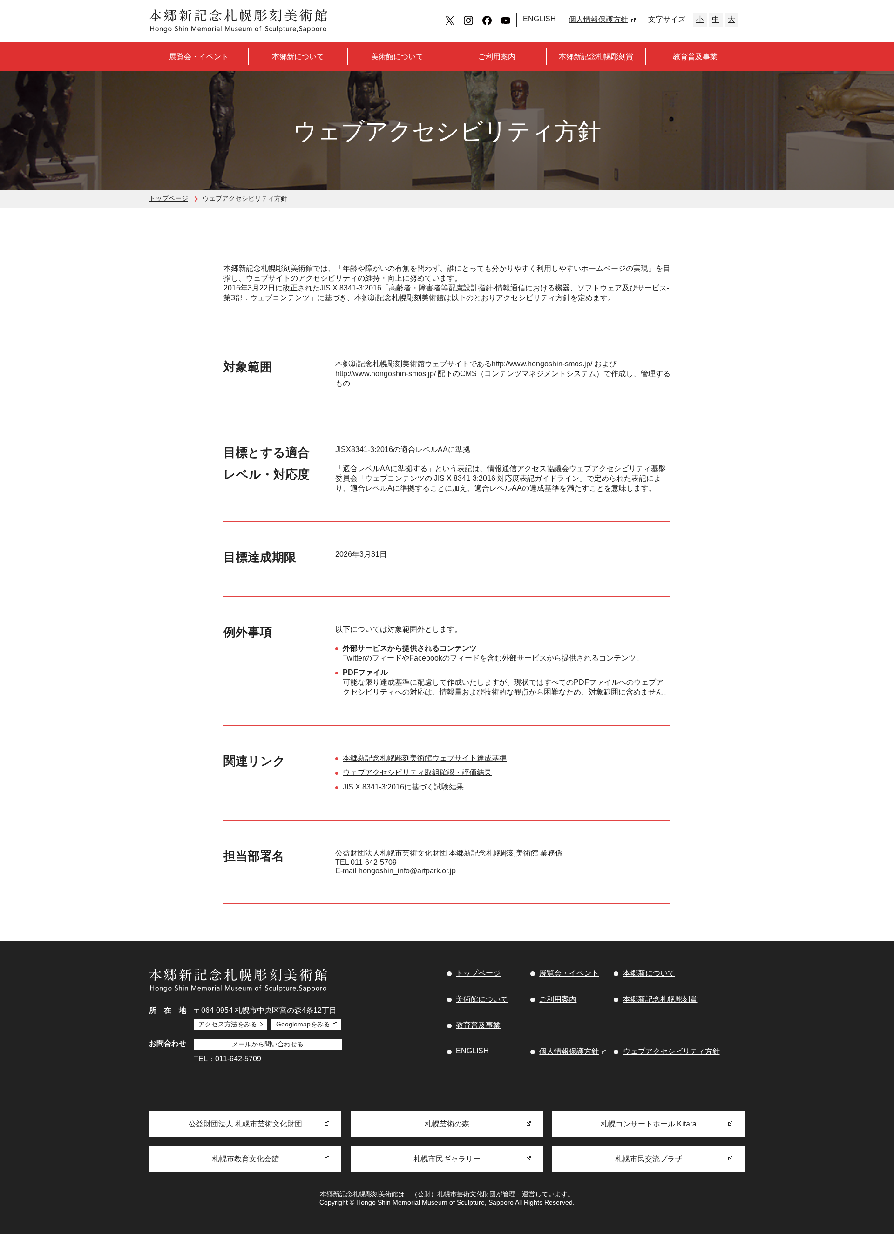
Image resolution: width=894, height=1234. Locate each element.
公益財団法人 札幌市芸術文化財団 (245, 1124)
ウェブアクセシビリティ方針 (671, 1051)
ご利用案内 (496, 57)
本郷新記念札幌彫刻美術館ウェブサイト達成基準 (425, 758)
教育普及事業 (695, 57)
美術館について (397, 57)
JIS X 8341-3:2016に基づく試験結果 (403, 787)
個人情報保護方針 (598, 19)
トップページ (168, 198)
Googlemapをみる (303, 1024)
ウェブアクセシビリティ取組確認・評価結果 (417, 772)
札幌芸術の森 (447, 1124)
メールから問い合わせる (268, 1044)
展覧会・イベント (199, 57)
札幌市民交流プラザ (648, 1159)
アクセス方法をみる (227, 1024)
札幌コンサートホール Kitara (649, 1124)
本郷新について (298, 57)
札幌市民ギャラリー (447, 1159)
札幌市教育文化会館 (245, 1159)
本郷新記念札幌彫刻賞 (596, 57)
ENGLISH (539, 19)
